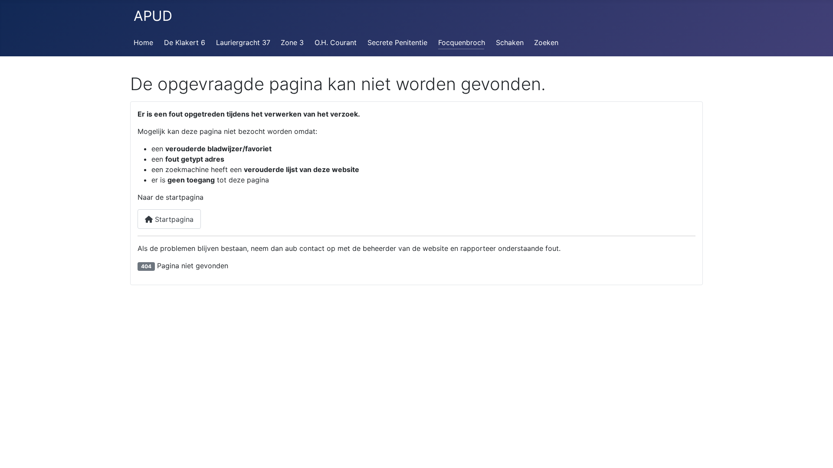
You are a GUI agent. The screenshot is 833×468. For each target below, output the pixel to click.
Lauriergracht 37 (243, 42)
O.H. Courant (336, 42)
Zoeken (546, 42)
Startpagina (173, 219)
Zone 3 (292, 42)
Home (143, 42)
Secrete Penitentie (397, 42)
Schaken (510, 42)
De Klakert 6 (184, 42)
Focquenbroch (461, 42)
